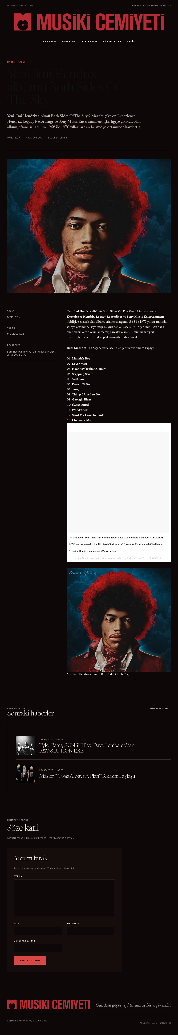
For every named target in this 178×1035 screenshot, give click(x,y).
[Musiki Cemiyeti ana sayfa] (89, 22)
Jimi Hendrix (39, 351)
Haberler (68, 41)
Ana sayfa (50, 41)
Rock (11, 355)
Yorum (18, 876)
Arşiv (131, 41)
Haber (22, 61)
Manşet (51, 351)
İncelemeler (89, 41)
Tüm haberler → (160, 708)
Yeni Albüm (21, 355)
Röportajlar (112, 41)
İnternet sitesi (24, 940)
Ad (16, 923)
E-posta (73, 923)
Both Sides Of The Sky (19, 351)
